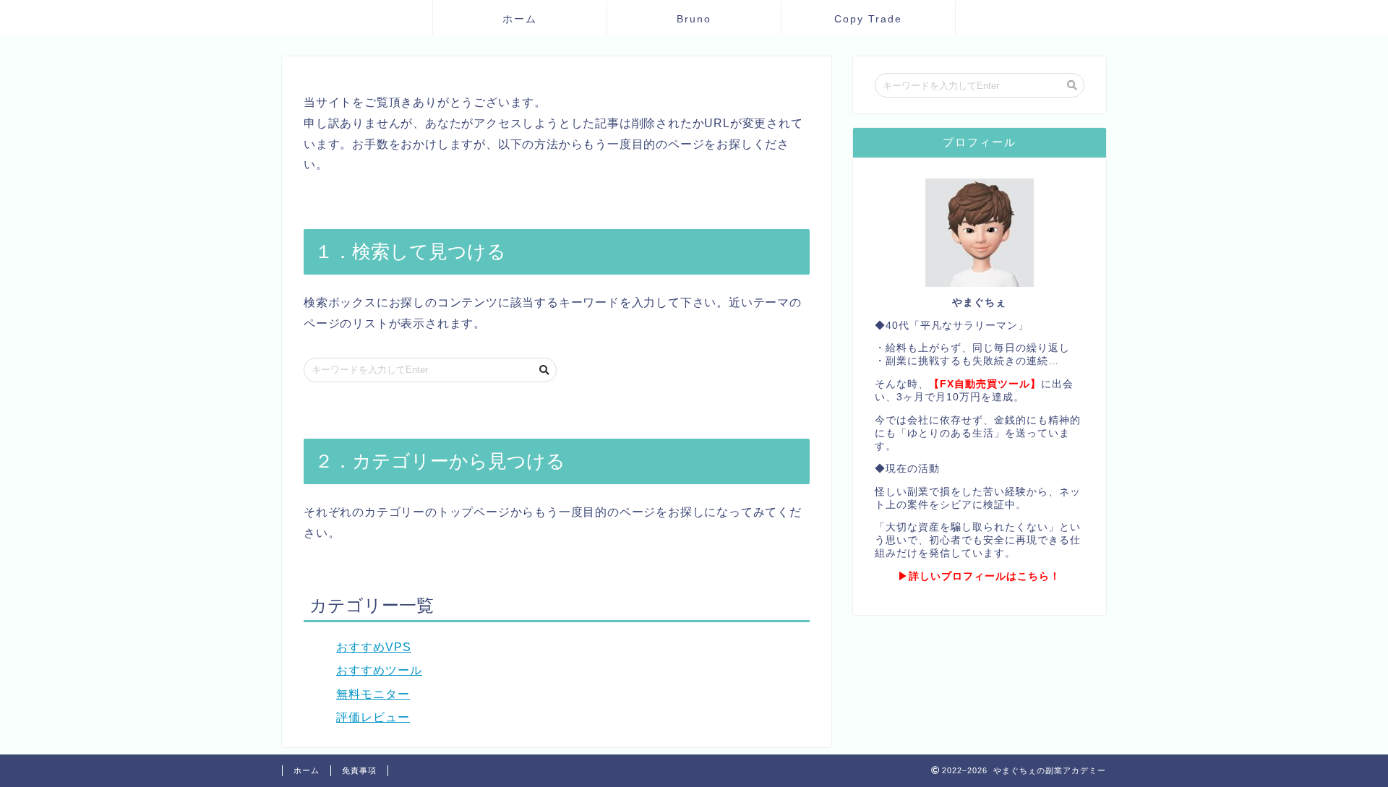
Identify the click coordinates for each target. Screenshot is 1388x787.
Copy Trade (868, 19)
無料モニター (373, 694)
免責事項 (359, 770)
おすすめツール (379, 670)
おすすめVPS (373, 647)
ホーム (519, 19)
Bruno (694, 19)
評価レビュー (373, 717)
